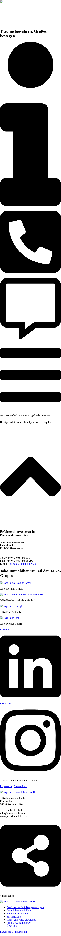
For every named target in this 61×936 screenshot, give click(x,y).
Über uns (12, 925)
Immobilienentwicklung (19, 910)
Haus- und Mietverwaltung (21, 919)
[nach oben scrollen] (30, 524)
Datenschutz (20, 786)
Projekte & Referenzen (19, 922)
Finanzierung (14, 916)
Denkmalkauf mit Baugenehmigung (26, 907)
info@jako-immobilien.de (22, 563)
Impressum (6, 786)
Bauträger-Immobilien (18, 913)
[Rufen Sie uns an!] (30, 276)
